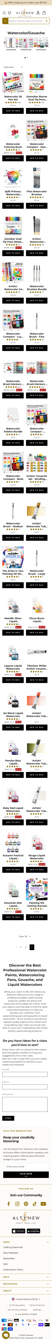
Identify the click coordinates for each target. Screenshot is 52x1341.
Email (6, 1082)
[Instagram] (17, 1205)
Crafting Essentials (13, 1247)
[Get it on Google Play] (33, 1231)
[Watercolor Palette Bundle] (13, 415)
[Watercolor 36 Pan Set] (13, 83)
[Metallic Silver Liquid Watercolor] (13, 605)
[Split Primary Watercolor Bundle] (13, 178)
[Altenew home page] (25, 13)
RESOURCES (10, 1284)
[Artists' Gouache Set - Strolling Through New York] (36, 462)
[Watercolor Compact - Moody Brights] (36, 415)
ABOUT (7, 1291)
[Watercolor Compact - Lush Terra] (13, 320)
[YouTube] (43, 1205)
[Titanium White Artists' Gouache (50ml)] (36, 652)
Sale (5, 1264)
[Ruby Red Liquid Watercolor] (13, 794)
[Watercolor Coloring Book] (13, 130)
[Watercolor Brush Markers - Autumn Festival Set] (36, 368)
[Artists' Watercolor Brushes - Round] (36, 225)
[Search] (5, 21)
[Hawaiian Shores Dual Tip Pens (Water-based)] (36, 83)
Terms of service (37, 1305)
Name (5, 1069)
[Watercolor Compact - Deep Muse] (36, 130)
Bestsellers (9, 1258)
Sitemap (37, 1310)
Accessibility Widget (27, 1314)
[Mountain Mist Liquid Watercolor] (13, 889)
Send (8, 1118)
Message (7, 1094)
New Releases (10, 1253)
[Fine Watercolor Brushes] (36, 178)
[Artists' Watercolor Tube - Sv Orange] (36, 700)
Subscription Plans (13, 1269)
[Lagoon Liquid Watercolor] (13, 652)
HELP (6, 1277)
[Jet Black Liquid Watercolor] (13, 700)
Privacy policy (18, 1305)
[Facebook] (8, 1205)
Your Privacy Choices (17, 1310)
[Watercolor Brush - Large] (36, 557)
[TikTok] (35, 1205)
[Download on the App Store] (18, 1231)
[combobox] (26, 21)
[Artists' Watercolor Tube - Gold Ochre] (36, 510)
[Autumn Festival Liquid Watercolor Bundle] (13, 842)
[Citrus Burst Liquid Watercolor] (36, 605)
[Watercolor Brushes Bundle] (36, 273)
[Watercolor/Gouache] (10, 51)
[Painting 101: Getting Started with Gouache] (36, 889)
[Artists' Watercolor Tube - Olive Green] (36, 747)
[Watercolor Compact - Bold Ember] (13, 462)
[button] (6, 1335)
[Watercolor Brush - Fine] (36, 320)
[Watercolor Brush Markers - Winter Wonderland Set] (13, 368)
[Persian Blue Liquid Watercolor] (13, 747)
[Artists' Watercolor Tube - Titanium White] (36, 794)
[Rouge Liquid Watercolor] (36, 842)
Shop (6, 1242)
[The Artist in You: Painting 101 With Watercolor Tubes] (13, 557)
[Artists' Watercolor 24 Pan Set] (13, 273)
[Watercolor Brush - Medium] (13, 510)
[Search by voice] (46, 21)
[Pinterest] (26, 1205)
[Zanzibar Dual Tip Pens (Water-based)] (13, 225)
